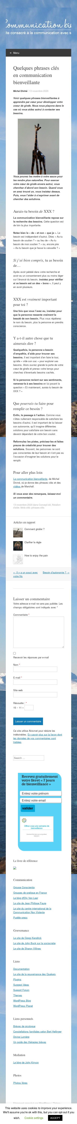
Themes (17, 995)
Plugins (17, 979)
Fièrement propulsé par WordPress (32, 1103)
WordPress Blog (22, 1000)
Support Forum (21, 990)
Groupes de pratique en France (30, 892)
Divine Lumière (21, 1037)
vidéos (17, 486)
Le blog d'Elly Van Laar (25, 898)
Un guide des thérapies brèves (29, 1042)
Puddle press (20, 917)
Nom (16, 664)
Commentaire (21, 614)
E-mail (17, 677)
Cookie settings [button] (33, 1118)
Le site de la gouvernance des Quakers (34, 974)
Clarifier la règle (32, 542)
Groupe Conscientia (24, 887)
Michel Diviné (20, 91)
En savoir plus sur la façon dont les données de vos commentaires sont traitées (37, 738)
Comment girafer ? (34, 529)
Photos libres (20, 1083)
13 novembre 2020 (38, 90)
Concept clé (45, 504)
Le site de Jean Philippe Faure (29, 903)
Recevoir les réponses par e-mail (31, 657)
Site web (18, 690)
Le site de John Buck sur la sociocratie (34, 943)
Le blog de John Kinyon (26, 1062)
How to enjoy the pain (36, 555)
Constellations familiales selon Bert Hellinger (37, 1031)
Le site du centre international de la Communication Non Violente (32, 910)
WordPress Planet (23, 1006)
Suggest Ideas (21, 984)
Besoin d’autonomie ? (56, 572)
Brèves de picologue (24, 1026)
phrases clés (37, 507)
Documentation (21, 969)
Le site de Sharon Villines (27, 948)
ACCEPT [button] (55, 1118)
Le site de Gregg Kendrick (27, 938)
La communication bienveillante (30, 479)
